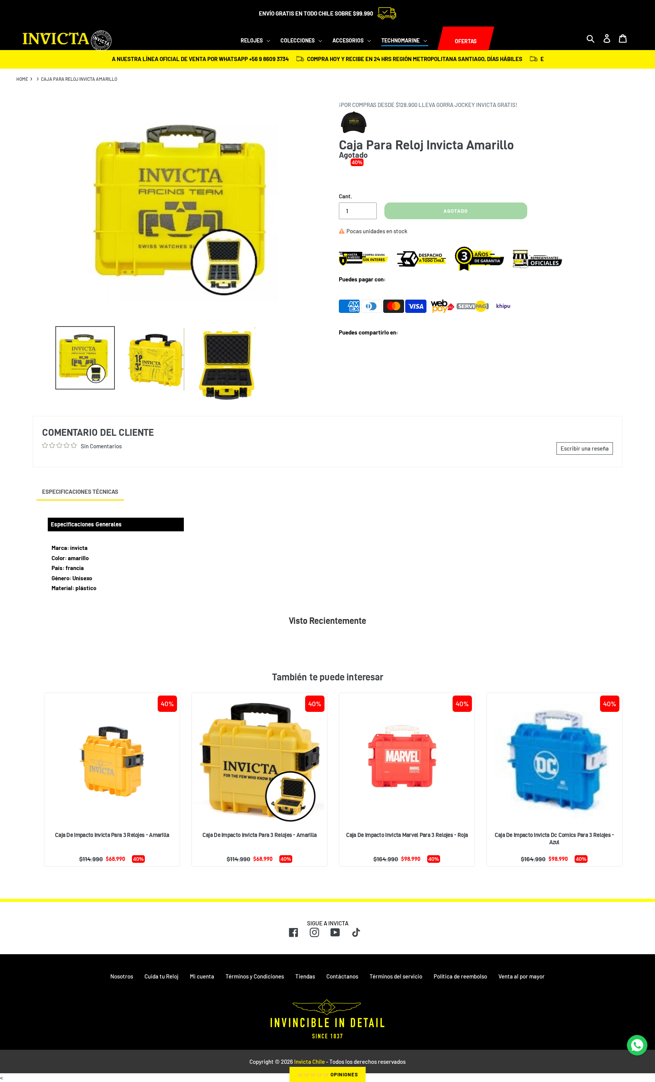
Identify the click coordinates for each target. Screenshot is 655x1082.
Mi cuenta (202, 976)
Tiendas (305, 976)
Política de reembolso (460, 976)
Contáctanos (342, 976)
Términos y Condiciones (255, 976)
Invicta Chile (309, 1061)
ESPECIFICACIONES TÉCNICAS (80, 491)
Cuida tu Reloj (161, 976)
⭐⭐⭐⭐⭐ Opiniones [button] (328, 1074)
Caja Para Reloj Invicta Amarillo (79, 79)
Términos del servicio (396, 976)
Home (22, 79)
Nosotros (121, 976)
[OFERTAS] (437, 38)
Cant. (345, 196)
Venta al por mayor (521, 976)
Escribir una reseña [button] (585, 448)
